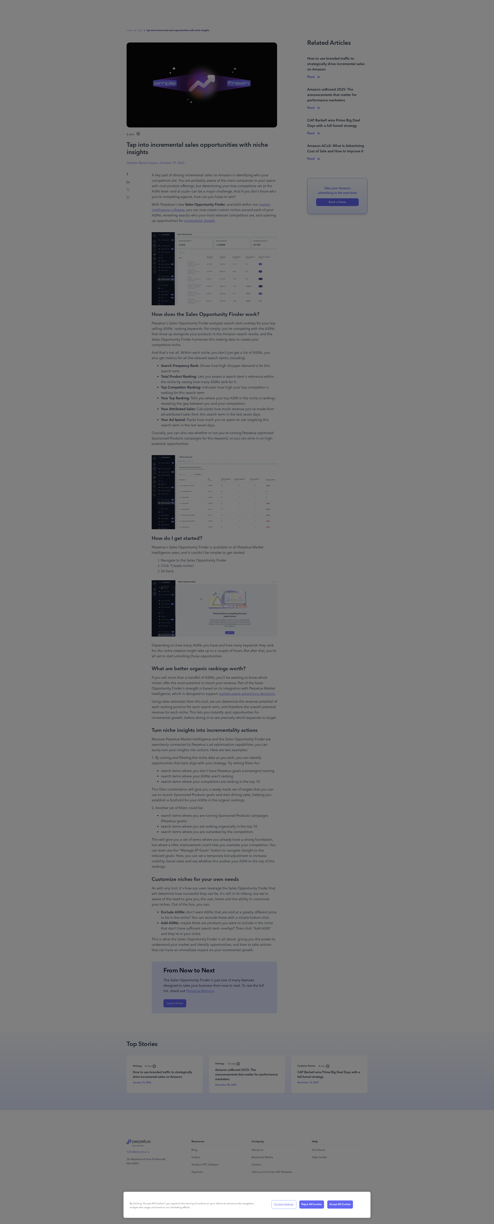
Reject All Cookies (311, 1204)
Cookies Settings (284, 1204)
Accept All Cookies (340, 1204)
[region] (247, 1205)
